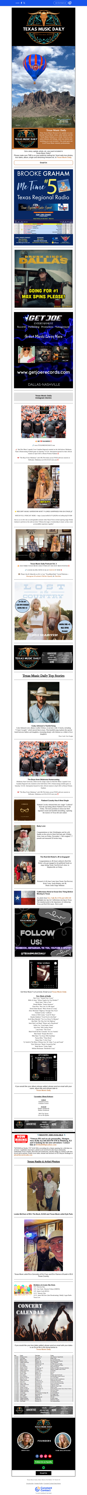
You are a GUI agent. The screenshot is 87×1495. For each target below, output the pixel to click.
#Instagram (30, 576)
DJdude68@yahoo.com (46, 1145)
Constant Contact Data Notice (52, 1483)
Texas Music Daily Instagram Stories (43, 397)
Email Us (43, 163)
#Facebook (37, 576)
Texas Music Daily (64, 157)
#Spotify (50, 576)
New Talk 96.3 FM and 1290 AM (59, 898)
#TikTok (44, 576)
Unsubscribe (30, 1483)
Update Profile (38, 1483)
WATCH (52, 570)
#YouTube (58, 576)
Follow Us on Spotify (43, 1462)
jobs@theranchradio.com (23, 1155)
